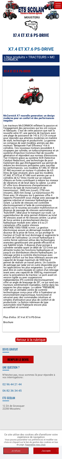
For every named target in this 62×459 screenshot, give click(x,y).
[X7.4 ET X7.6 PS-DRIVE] (31, 96)
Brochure (8, 322)
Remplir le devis (18, 359)
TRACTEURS (37, 57)
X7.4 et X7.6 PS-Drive (29, 317)
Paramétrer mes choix (35, 444)
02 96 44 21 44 (12, 384)
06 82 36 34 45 (12, 390)
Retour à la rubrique (31, 340)
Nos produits (15, 57)
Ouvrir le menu (58, 5)
